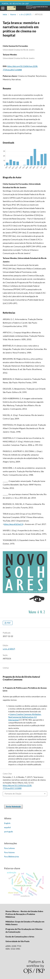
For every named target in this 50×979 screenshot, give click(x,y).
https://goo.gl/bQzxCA (13, 524)
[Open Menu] (3, 8)
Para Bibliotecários (11, 856)
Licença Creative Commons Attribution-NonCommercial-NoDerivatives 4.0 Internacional (24, 717)
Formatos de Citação (13, 794)
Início (5, 14)
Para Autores (9, 852)
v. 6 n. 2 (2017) (25, 14)
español (7, 827)
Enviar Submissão (13, 806)
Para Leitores (9, 848)
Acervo (13, 14)
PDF (9, 623)
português (8, 831)
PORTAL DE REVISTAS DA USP (15, 4)
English (7, 823)
